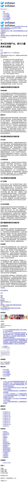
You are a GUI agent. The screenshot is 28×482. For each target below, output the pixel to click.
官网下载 (5, 455)
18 (2, 353)
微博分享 (3, 300)
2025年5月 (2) (6, 425)
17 (1, 353)
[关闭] (2, 468)
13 (5, 352)
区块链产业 (6, 445)
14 (6, 352)
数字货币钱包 (6, 448)
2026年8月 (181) (6, 411)
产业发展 (5, 452)
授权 (12, 236)
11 (2, 352)
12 (3, 352)
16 (9, 352)
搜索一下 (2, 33)
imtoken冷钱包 (6, 19)
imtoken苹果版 (6, 16)
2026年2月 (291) (6, 421)
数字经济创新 (6, 443)
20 (5, 353)
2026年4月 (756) (6, 418)
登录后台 (3, 363)
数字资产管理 (6, 451)
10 (1, 352)
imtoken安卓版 (6, 14)
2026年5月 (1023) (7, 416)
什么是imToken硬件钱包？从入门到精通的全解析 (15, 393)
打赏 (2, 293)
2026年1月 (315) (6, 422)
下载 (5, 431)
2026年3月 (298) (6, 419)
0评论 (17, 52)
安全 (5, 435)
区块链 (5, 437)
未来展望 (5, 457)
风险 (11, 65)
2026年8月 (5, 346)
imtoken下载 (6, 13)
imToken (6, 432)
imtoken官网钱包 (7, 18)
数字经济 (6, 442)
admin (4, 52)
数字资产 (6, 434)
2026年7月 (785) (6, 413)
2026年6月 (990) (6, 415)
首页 (4, 11)
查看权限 (7, 363)
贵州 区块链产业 (4, 290)
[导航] (1, 1)
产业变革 (5, 454)
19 (3, 353)
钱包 (5, 440)
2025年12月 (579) (7, 424)
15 (7, 352)
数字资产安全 (6, 449)
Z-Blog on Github (7, 462)
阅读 (2, 295)
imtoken (5, 446)
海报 (2, 297)
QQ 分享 (2, 298)
